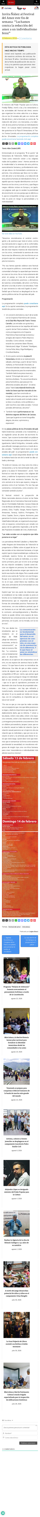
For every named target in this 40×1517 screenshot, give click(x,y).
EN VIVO (11, 2)
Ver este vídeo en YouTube (12, 234)
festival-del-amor (15, 927)
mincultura (26, 927)
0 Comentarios (25, 38)
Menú (3, 4)
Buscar (36, 4)
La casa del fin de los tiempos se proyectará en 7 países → (30, 941)
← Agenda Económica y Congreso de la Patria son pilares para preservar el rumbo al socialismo (10, 945)
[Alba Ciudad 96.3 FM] (20, 8)
